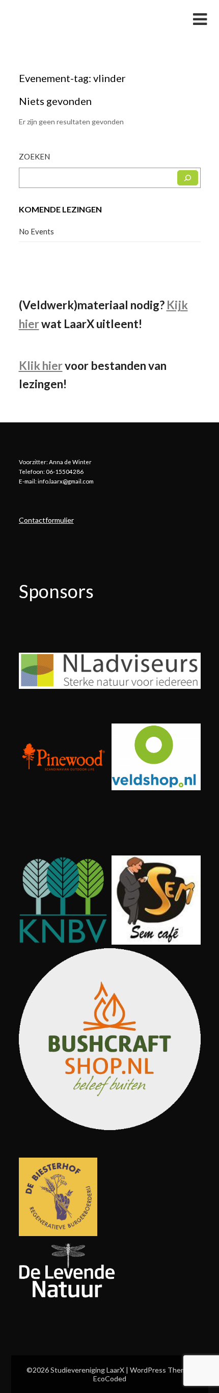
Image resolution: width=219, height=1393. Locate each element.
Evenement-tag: (72, 78)
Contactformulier (46, 520)
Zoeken (34, 156)
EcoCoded (109, 1378)
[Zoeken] (187, 177)
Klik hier (41, 365)
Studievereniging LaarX (73, 18)
